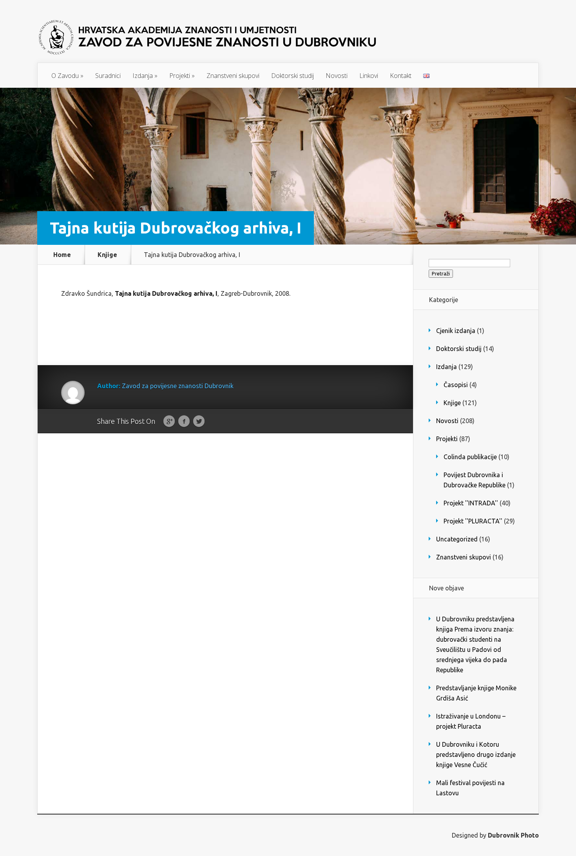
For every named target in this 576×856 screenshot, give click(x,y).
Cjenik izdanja (455, 330)
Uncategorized (457, 539)
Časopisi (456, 384)
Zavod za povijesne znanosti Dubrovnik (178, 385)
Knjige (107, 255)
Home (62, 255)
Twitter (199, 421)
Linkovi (368, 75)
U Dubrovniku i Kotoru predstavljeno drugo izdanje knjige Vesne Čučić (476, 754)
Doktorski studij (292, 75)
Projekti (182, 75)
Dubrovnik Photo (513, 835)
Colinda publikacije (470, 456)
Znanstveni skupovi (232, 75)
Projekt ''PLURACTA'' (473, 521)
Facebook (184, 421)
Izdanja (145, 75)
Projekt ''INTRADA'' (471, 503)
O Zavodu (67, 75)
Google (169, 421)
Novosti (337, 75)
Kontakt (400, 75)
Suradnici (108, 75)
